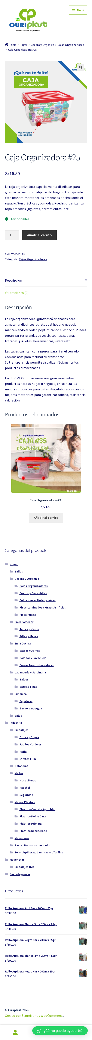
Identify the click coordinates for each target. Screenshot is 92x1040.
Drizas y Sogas (29, 737)
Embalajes (21, 730)
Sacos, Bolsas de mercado (32, 845)
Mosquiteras (27, 780)
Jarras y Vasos (29, 629)
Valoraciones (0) (16, 293)
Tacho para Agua (30, 708)
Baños (19, 571)
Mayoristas (17, 860)
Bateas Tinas (28, 687)
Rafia (23, 752)
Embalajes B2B (24, 867)
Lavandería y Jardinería (30, 672)
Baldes (23, 679)
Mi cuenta (15, 1033)
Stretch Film (27, 759)
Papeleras (26, 701)
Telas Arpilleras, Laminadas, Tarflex (39, 852)
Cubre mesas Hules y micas (37, 600)
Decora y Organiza (42, 45)
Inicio (13, 45)
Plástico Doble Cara (32, 816)
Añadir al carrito (39, 235)
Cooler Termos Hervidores (36, 665)
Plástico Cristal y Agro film (37, 809)
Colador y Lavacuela (32, 658)
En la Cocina (23, 643)
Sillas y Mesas (28, 636)
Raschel (24, 788)
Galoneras (21, 766)
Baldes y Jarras (29, 651)
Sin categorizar (20, 874)
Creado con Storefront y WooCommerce (34, 1015)
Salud (18, 716)
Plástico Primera (30, 824)
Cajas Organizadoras (71, 45)
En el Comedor (24, 622)
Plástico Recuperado (33, 831)
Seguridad (26, 795)
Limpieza (21, 694)
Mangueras (22, 838)
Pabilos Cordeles (30, 744)
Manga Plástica (25, 802)
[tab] (46, 280)
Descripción (13, 280)
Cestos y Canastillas (33, 593)
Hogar (23, 45)
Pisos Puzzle (27, 615)
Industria (16, 723)
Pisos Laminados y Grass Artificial (42, 607)
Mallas (19, 773)
